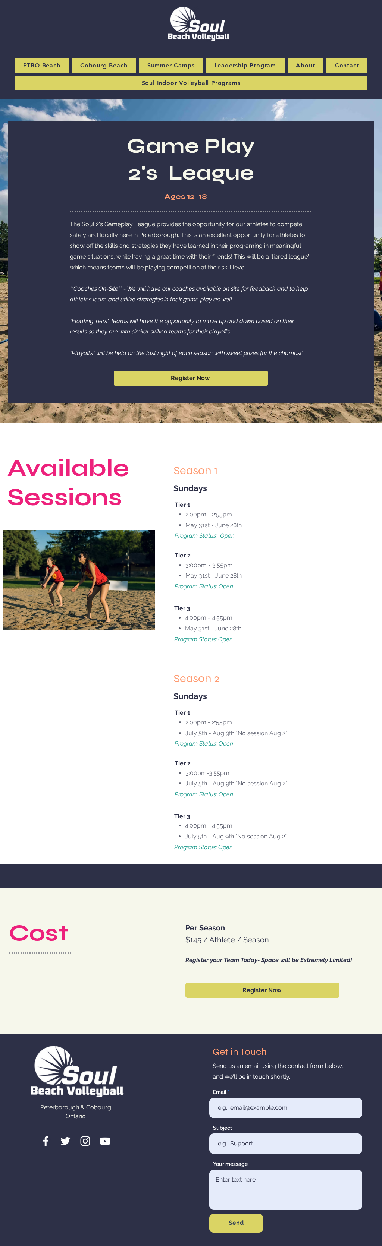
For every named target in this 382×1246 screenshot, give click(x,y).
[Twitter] (65, 1141)
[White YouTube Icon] (105, 1141)
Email (219, 1092)
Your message (230, 1164)
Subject (222, 1127)
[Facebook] (45, 1141)
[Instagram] (85, 1141)
